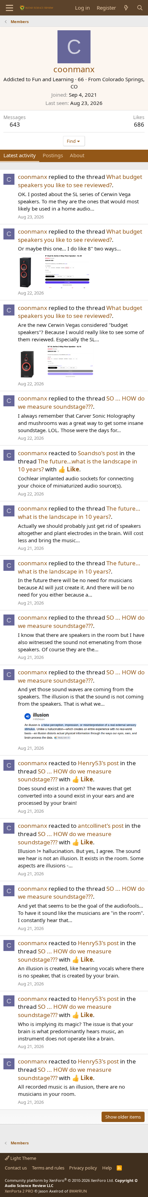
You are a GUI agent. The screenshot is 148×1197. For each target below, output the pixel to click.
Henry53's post (98, 763)
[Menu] (9, 8)
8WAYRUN (78, 1191)
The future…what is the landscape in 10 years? (79, 512)
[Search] (140, 7)
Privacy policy (83, 1168)
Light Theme (22, 1158)
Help (107, 1168)
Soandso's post (98, 453)
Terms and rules (48, 1168)
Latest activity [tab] (19, 155)
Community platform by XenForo (59, 1180)
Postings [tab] (53, 155)
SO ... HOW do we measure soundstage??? (81, 402)
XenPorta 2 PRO (19, 1191)
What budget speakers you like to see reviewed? (80, 181)
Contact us (16, 1168)
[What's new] (126, 7)
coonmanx (32, 177)
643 (15, 124)
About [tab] (77, 155)
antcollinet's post (101, 826)
